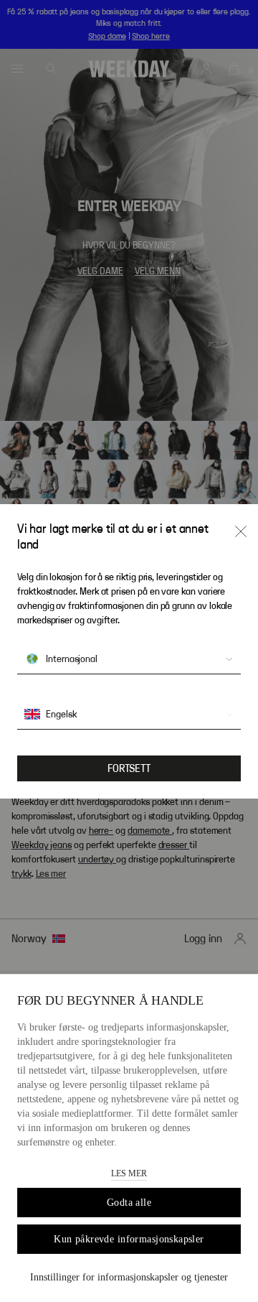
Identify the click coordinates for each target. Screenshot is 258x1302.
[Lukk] (241, 531)
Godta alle (129, 1202)
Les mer (129, 1173)
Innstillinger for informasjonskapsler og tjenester (129, 1277)
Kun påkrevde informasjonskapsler (129, 1239)
